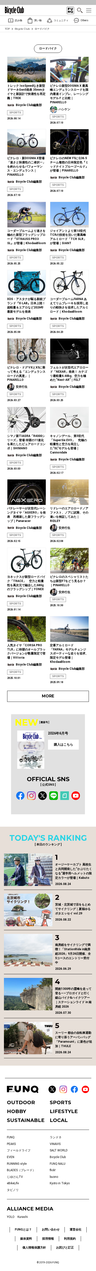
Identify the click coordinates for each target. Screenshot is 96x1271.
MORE (48, 696)
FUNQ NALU (57, 1163)
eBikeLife (13, 1183)
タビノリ (13, 1190)
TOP (7, 28)
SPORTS (15, 112)
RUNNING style (17, 1163)
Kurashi (22, 1217)
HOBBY (16, 1111)
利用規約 (70, 1238)
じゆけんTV (15, 1177)
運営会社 (75, 1229)
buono (54, 1177)
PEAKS (11, 1144)
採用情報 (48, 1238)
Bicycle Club (22, 28)
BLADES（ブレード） (21, 1170)
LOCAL (59, 1120)
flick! (53, 1170)
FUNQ (11, 1137)
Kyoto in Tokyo (60, 1183)
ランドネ (56, 1137)
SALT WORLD (59, 1150)
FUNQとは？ (23, 1229)
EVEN (10, 1157)
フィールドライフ (19, 1150)
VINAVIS (55, 1144)
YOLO (11, 1217)
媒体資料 (26, 1238)
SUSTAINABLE (26, 1120)
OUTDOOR (21, 1102)
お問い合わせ (51, 1229)
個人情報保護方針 (34, 1247)
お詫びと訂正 (65, 1247)
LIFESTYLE (64, 1111)
